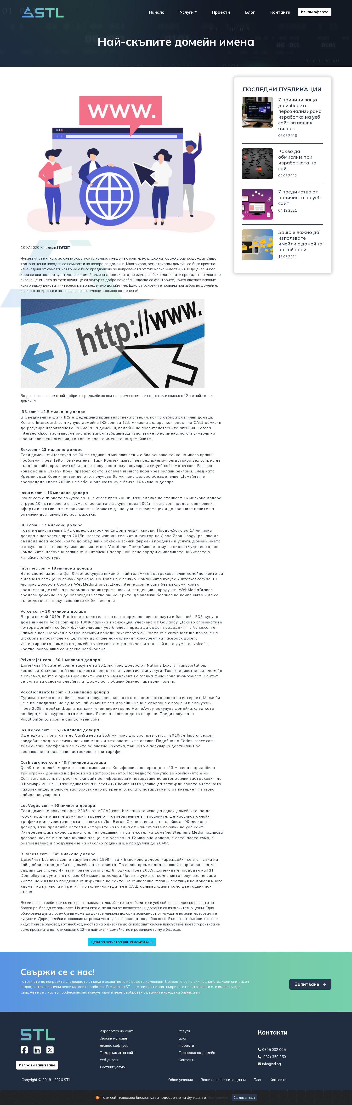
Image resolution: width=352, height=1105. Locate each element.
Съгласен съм (244, 1097)
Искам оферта (315, 12)
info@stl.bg (271, 1064)
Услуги (184, 1031)
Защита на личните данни (223, 1079)
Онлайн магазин (113, 1038)
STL (67, 1079)
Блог (250, 12)
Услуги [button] (186, 12)
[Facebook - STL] (24, 1051)
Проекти (221, 12)
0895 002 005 (273, 1049)
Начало (157, 12)
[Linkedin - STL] (37, 1051)
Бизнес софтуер (114, 1045)
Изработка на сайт (116, 1031)
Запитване (307, 984)
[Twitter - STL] (50, 1051)
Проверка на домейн (197, 1052)
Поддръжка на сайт (117, 1052)
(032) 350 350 (273, 1056)
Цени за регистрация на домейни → (122, 942)
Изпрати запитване (37, 1065)
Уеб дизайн (109, 1060)
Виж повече (218, 1097)
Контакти (280, 12)
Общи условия (180, 1079)
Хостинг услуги (112, 1067)
